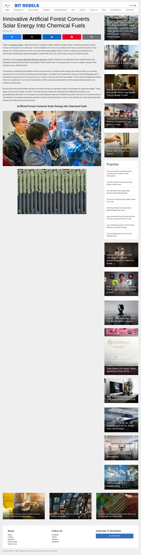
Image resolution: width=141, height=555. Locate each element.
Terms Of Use (12, 544)
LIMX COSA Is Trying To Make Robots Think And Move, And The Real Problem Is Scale (121, 318)
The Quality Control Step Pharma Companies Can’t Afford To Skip (119, 121)
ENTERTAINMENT (61, 10)
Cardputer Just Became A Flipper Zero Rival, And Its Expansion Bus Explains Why (116, 515)
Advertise (11, 539)
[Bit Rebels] (25, 6)
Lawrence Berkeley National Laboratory (31, 60)
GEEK (104, 10)
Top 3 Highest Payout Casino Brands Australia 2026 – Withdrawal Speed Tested (22, 515)
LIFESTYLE (93, 10)
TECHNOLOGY (19, 10)
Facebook (55, 535)
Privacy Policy (12, 542)
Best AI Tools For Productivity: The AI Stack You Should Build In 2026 (121, 289)
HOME (7, 10)
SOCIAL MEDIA (33, 10)
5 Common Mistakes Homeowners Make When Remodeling (119, 454)
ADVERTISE (130, 10)
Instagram (55, 542)
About (10, 535)
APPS (73, 10)
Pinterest (55, 539)
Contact (10, 537)
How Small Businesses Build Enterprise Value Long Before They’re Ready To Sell (121, 92)
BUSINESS (46, 10)
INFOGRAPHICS (115, 10)
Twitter (54, 537)
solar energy (68, 54)
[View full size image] (52, 138)
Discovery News (16, 45)
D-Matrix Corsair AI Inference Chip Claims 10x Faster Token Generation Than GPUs (121, 368)
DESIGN (82, 10)
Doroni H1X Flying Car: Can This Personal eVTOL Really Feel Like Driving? (120, 426)
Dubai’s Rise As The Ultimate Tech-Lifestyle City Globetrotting (121, 483)
